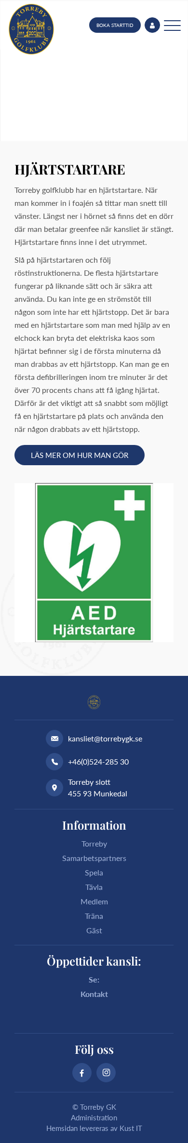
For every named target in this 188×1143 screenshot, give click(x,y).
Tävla (94, 886)
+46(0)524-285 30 (98, 761)
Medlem (94, 901)
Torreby (94, 843)
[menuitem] (115, 25)
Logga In (152, 25)
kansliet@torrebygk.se (105, 738)
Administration (94, 1117)
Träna (94, 915)
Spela (94, 872)
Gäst (94, 930)
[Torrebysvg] (31, 29)
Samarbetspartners (94, 857)
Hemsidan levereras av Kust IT (94, 1128)
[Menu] (172, 25)
